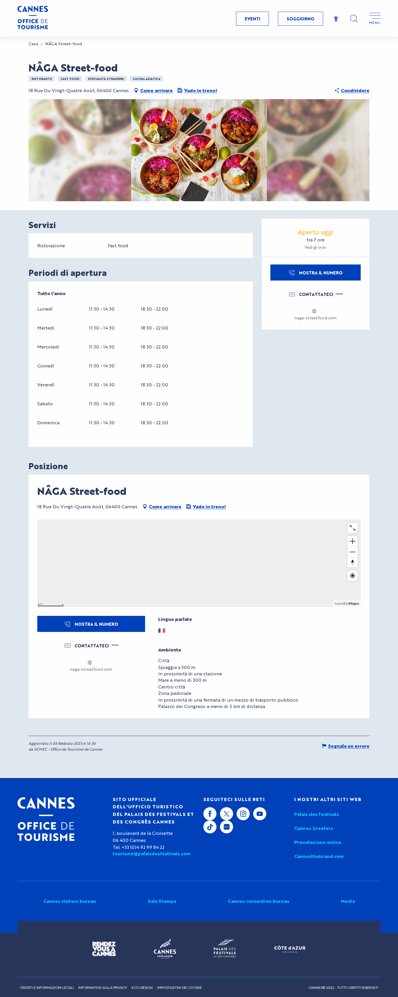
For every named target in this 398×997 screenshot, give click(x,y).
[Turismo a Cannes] (32, 18)
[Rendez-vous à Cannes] (104, 949)
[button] (354, 18)
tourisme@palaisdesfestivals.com (152, 853)
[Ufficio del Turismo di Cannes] (46, 819)
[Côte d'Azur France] (290, 949)
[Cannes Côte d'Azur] (165, 948)
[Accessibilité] (336, 18)
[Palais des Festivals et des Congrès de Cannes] (225, 949)
